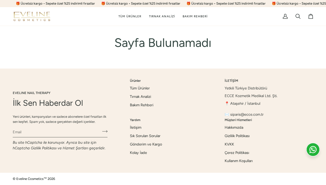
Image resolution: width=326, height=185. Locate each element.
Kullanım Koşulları (239, 160)
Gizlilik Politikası (44, 148)
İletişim (135, 127)
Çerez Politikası (237, 152)
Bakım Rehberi (141, 105)
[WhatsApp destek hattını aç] (313, 149)
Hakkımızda (234, 127)
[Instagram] (298, 179)
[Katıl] (103, 131)
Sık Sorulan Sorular (145, 136)
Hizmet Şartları (75, 148)
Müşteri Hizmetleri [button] (238, 120)
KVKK (229, 144)
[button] (162, 16)
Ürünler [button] (135, 81)
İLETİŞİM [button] (231, 81)
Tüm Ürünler (140, 88)
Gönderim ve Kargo (146, 144)
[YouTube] (311, 179)
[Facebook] (286, 179)
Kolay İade (138, 152)
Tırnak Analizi (140, 96)
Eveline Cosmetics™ (32, 179)
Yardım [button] (135, 120)
